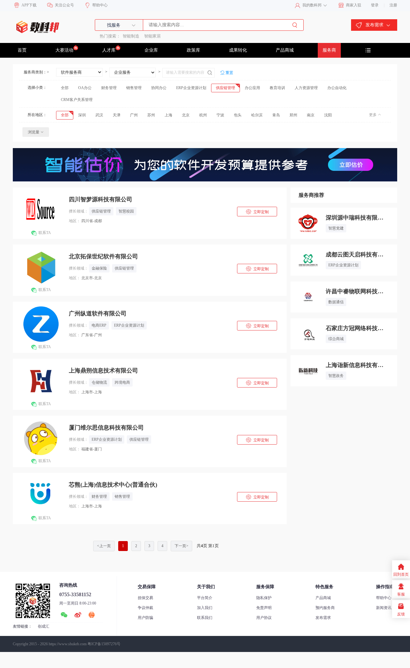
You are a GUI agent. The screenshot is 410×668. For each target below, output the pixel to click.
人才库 (109, 50)
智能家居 (152, 36)
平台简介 (204, 598)
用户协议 (264, 617)
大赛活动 (64, 50)
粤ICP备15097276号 (103, 644)
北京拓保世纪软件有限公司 (103, 256)
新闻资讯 (383, 607)
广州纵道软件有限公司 (98, 313)
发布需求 (323, 617)
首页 (22, 50)
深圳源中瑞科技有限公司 (354, 217)
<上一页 (104, 546)
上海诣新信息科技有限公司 (354, 365)
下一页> (181, 546)
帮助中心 (383, 598)
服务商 (329, 50)
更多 (373, 115)
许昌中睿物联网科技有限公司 (354, 291)
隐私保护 (264, 598)
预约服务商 (325, 607)
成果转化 (238, 50)
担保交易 (145, 598)
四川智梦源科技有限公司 (100, 199)
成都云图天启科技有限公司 (354, 254)
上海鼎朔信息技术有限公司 (103, 370)
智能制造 (131, 36)
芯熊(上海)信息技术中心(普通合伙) (113, 484)
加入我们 (204, 607)
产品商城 (285, 50)
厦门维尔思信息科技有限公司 (106, 427)
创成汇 (43, 626)
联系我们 (204, 617)
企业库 (151, 50)
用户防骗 (145, 617)
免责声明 (264, 607)
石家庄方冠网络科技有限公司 (354, 328)
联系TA (41, 233)
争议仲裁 (145, 607)
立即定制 (257, 211)
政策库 (193, 50)
